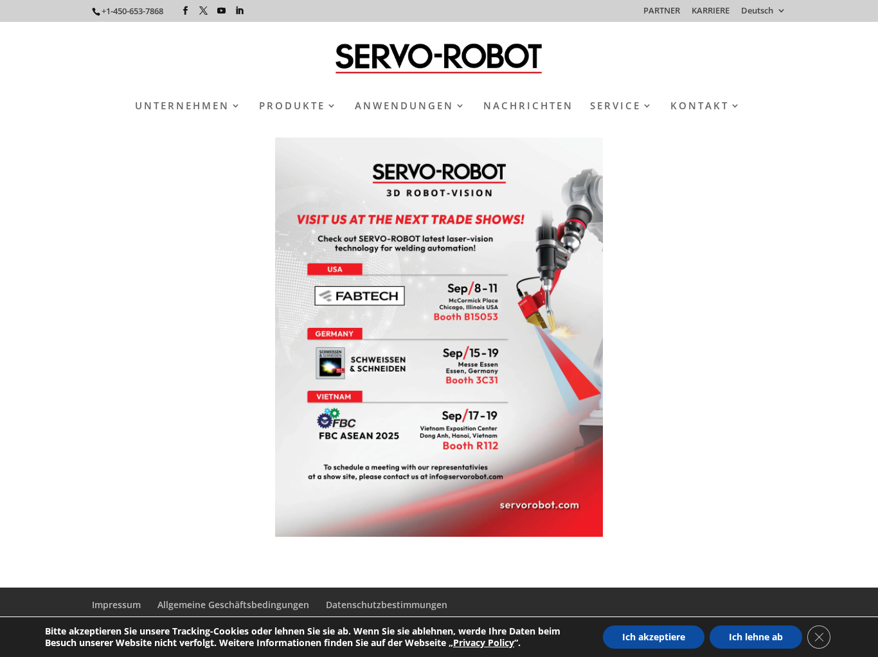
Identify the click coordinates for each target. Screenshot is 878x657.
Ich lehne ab (756, 637)
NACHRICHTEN (528, 106)
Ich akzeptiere (653, 637)
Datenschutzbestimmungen (386, 604)
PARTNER (661, 11)
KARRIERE (711, 11)
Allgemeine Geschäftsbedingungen (233, 604)
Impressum (116, 604)
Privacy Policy (483, 642)
